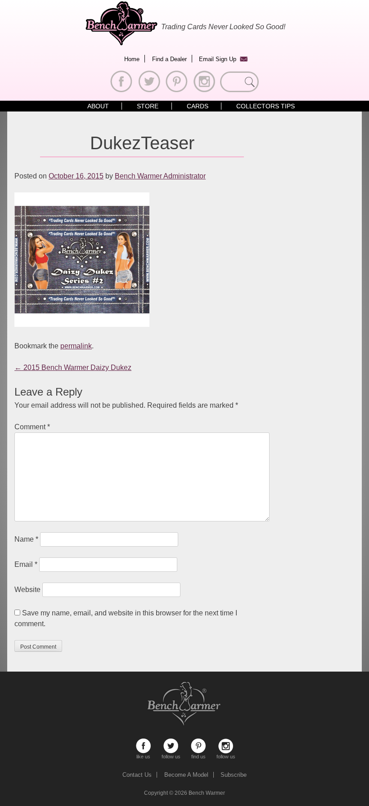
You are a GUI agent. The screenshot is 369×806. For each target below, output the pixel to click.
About (98, 106)
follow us (171, 746)
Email (25, 564)
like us (143, 746)
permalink (76, 346)
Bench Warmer (207, 793)
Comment (32, 427)
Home (132, 59)
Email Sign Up (217, 59)
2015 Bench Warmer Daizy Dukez (72, 367)
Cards (197, 106)
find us (198, 746)
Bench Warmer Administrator (160, 176)
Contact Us (137, 774)
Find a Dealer (169, 59)
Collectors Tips (265, 106)
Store (147, 106)
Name (26, 539)
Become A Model (186, 774)
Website (27, 589)
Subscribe (233, 774)
